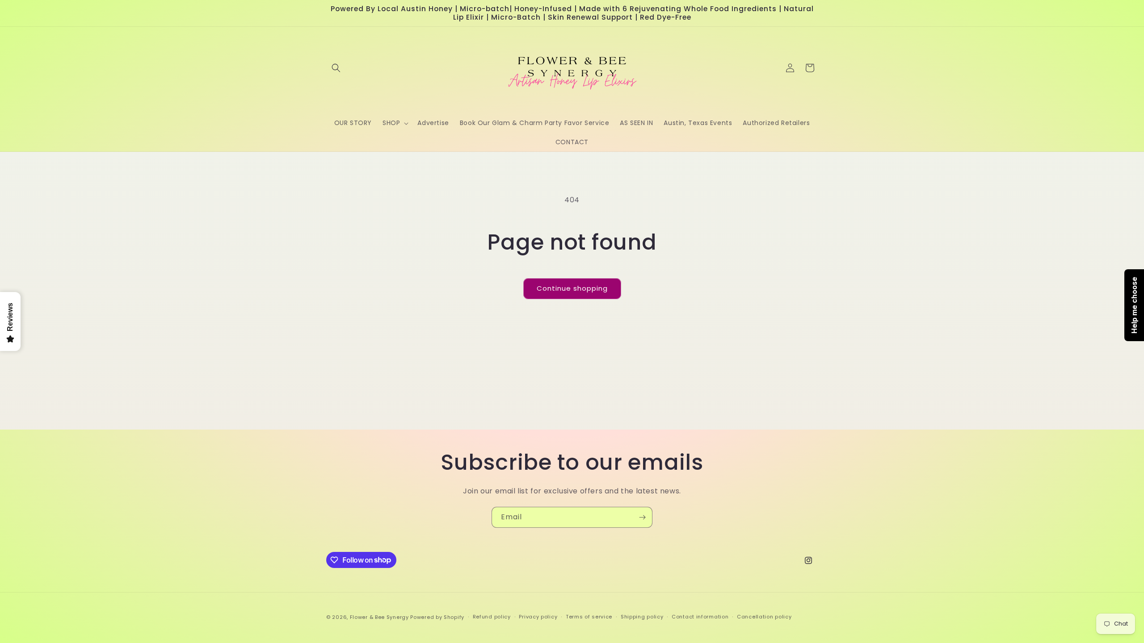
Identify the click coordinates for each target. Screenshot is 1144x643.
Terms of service (589, 616)
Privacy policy (538, 616)
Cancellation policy (764, 616)
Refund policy (492, 616)
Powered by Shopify (437, 617)
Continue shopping (572, 288)
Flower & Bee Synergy (379, 617)
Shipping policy (642, 616)
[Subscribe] (642, 517)
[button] (336, 68)
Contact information (700, 616)
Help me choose (1134, 305)
